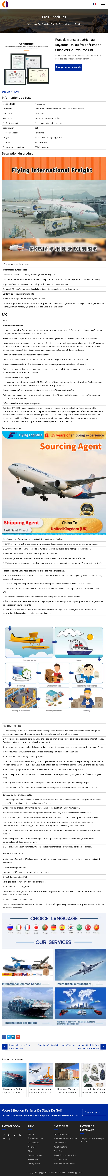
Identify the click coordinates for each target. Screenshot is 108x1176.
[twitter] (14, 1135)
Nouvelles (32, 1147)
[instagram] (4, 1139)
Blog (30, 1151)
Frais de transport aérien (62, 24)
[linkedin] (9, 1135)
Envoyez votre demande (68, 67)
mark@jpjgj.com (75, 1172)
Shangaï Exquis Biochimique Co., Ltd (92, 1140)
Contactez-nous (92, 1112)
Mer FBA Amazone (62, 1134)
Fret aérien (58, 1151)
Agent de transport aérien (65, 1155)
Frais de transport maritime (65, 1138)
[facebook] (4, 1135)
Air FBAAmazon (60, 1159)
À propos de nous (35, 1138)
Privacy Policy (34, 1163)
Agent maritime (60, 1147)
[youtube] (20, 1135)
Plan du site (33, 1159)
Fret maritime (60, 1142)
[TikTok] (9, 1139)
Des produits (43, 24)
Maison (32, 24)
